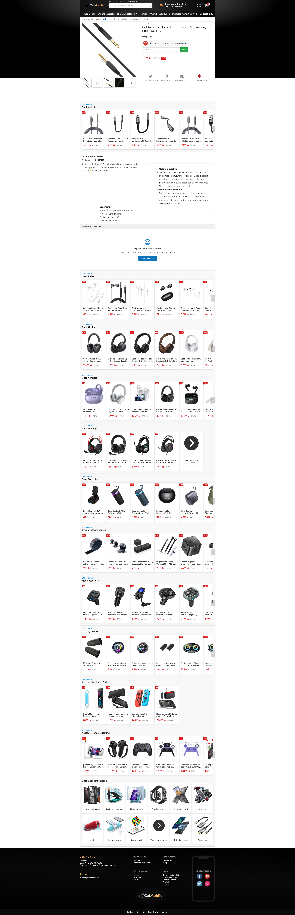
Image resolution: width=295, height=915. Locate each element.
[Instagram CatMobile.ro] (207, 883)
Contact (136, 860)
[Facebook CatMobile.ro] (201, 876)
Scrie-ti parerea (148, 258)
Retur (135, 880)
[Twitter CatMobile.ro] (201, 883)
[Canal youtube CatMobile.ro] (207, 876)
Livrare (136, 875)
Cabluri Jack (107, 19)
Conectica (98, 19)
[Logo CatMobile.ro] (94, 5)
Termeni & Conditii (171, 875)
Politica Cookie (169, 880)
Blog (165, 863)
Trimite (184, 49)
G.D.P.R (166, 884)
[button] (213, 129)
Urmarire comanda (141, 863)
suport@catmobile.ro (89, 878)
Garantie (137, 877)
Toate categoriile (87, 19)
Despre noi (167, 860)
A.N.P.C (166, 882)
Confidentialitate (170, 877)
